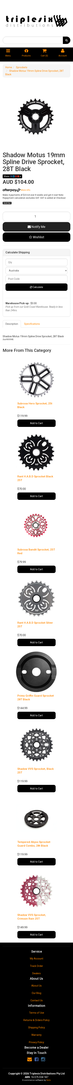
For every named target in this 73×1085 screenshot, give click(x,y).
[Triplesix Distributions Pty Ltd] (36, 19)
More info (25, 190)
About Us (36, 985)
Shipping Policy (36, 1027)
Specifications (32, 323)
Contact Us (36, 1000)
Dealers (36, 973)
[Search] (66, 40)
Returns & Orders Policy (36, 1020)
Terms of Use (36, 1012)
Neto (48, 1080)
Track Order (36, 966)
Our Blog (36, 993)
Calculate (37, 287)
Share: (7, 176)
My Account (36, 958)
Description (11, 323)
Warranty (36, 1034)
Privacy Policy (36, 1042)
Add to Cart (36, 423)
